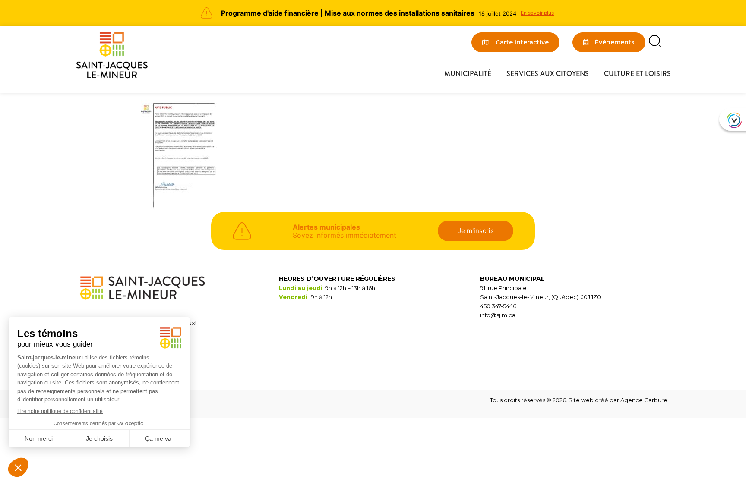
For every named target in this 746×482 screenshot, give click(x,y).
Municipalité (467, 74)
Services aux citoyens (547, 74)
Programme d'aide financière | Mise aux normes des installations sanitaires (347, 13)
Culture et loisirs (637, 74)
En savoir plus (537, 12)
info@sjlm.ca (497, 315)
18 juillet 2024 (497, 13)
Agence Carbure (643, 400)
